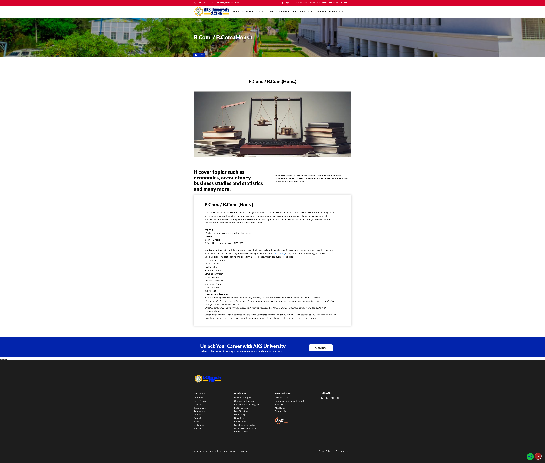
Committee (199, 418)
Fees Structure (241, 411)
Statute (197, 428)
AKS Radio (280, 407)
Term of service (342, 451)
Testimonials (200, 407)
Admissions (199, 411)
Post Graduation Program (246, 404)
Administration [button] (264, 11)
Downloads (239, 418)
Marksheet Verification (245, 428)
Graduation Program (244, 401)
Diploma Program (242, 397)
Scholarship (240, 414)
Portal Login (315, 3)
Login (286, 3)
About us (198, 397)
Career (344, 3)
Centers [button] (320, 11)
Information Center (330, 3)
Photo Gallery (241, 431)
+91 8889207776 (205, 3)
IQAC (310, 11)
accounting (280, 253)
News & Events (201, 401)
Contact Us (280, 411)
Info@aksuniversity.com (229, 3)
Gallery (197, 404)
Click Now (320, 347)
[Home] (211, 11)
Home (236, 11)
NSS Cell (198, 421)
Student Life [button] (335, 11)
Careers (197, 414)
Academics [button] (282, 11)
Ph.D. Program (241, 407)
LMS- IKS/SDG (282, 397)
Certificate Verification (245, 424)
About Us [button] (247, 11)
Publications (240, 421)
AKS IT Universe (239, 451)
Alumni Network (300, 3)
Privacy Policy (325, 451)
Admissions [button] (298, 11)
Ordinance (199, 424)
